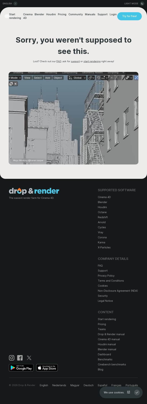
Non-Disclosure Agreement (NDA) (118, 290)
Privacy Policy (106, 275)
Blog (100, 369)
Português (132, 385)
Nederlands (59, 385)
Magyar (74, 385)
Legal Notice (105, 300)
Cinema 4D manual (109, 339)
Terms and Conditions (111, 280)
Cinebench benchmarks (112, 364)
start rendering (92, 61)
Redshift (103, 217)
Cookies (103, 285)
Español (102, 385)
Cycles (102, 227)
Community (75, 14)
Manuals (90, 14)
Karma (101, 242)
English (44, 385)
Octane (102, 212)
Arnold (102, 222)
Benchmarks (105, 359)
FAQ (58, 61)
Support (103, 14)
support (75, 61)
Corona (102, 237)
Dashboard (104, 354)
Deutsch (89, 385)
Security (103, 295)
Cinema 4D (27, 16)
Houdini (51, 14)
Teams (102, 329)
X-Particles (104, 247)
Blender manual (107, 349)
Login (113, 14)
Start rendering (15, 16)
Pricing (62, 14)
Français (116, 385)
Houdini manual (107, 344)
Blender (39, 14)
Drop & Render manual (111, 334)
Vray (100, 232)
